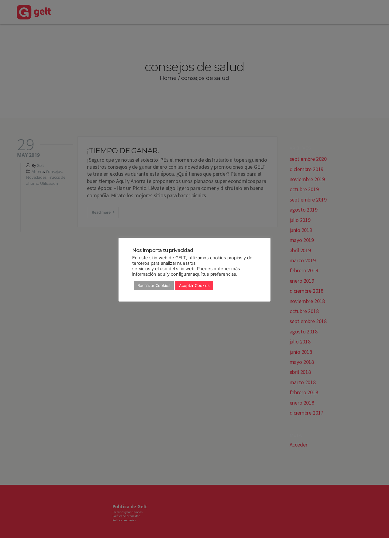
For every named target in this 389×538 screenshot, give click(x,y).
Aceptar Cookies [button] (194, 285)
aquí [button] (197, 274)
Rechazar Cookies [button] (153, 285)
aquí (161, 274)
